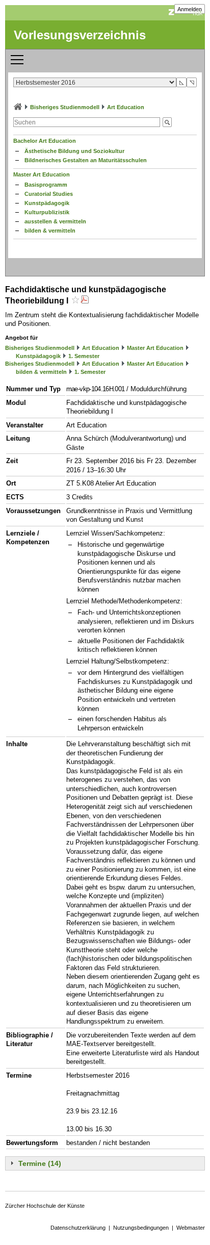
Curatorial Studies (48, 194)
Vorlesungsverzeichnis (80, 35)
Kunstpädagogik (46, 203)
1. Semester (83, 356)
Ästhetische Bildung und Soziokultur (74, 151)
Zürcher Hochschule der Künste (45, 1206)
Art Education (125, 107)
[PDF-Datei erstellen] (85, 300)
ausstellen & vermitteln (55, 221)
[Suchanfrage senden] (167, 122)
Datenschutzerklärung (78, 1228)
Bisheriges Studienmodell (64, 107)
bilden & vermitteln (49, 230)
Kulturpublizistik (46, 212)
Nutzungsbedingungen (141, 1228)
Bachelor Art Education (44, 141)
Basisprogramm (45, 185)
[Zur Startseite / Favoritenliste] (17, 107)
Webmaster (190, 1228)
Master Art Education (41, 174)
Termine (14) (39, 1163)
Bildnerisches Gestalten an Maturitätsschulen (85, 160)
